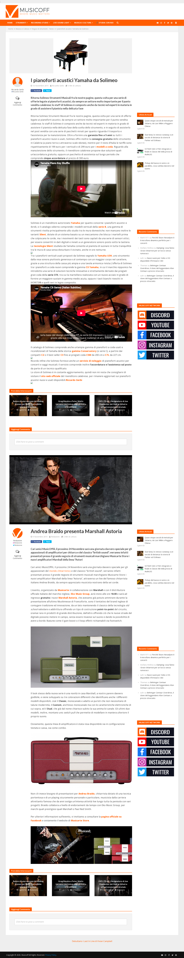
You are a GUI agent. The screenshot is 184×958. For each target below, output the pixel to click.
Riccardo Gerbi (17, 89)
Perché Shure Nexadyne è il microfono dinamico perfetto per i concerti (157, 240)
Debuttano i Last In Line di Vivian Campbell (92, 941)
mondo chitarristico (60, 570)
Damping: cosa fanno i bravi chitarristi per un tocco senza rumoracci (157, 251)
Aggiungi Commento (17, 103)
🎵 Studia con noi (104, 22)
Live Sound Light (61, 22)
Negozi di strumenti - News (43, 29)
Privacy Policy (50, 955)
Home (10, 22)
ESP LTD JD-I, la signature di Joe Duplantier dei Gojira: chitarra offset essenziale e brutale (113, 404)
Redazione (34, 410)
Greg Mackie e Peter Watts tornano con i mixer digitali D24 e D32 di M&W (71, 404)
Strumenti (21, 22)
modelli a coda (105, 146)
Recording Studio (39, 22)
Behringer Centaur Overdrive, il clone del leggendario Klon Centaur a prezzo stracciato (157, 268)
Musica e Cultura (82, 22)
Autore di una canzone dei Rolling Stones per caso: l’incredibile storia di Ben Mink (28, 404)
